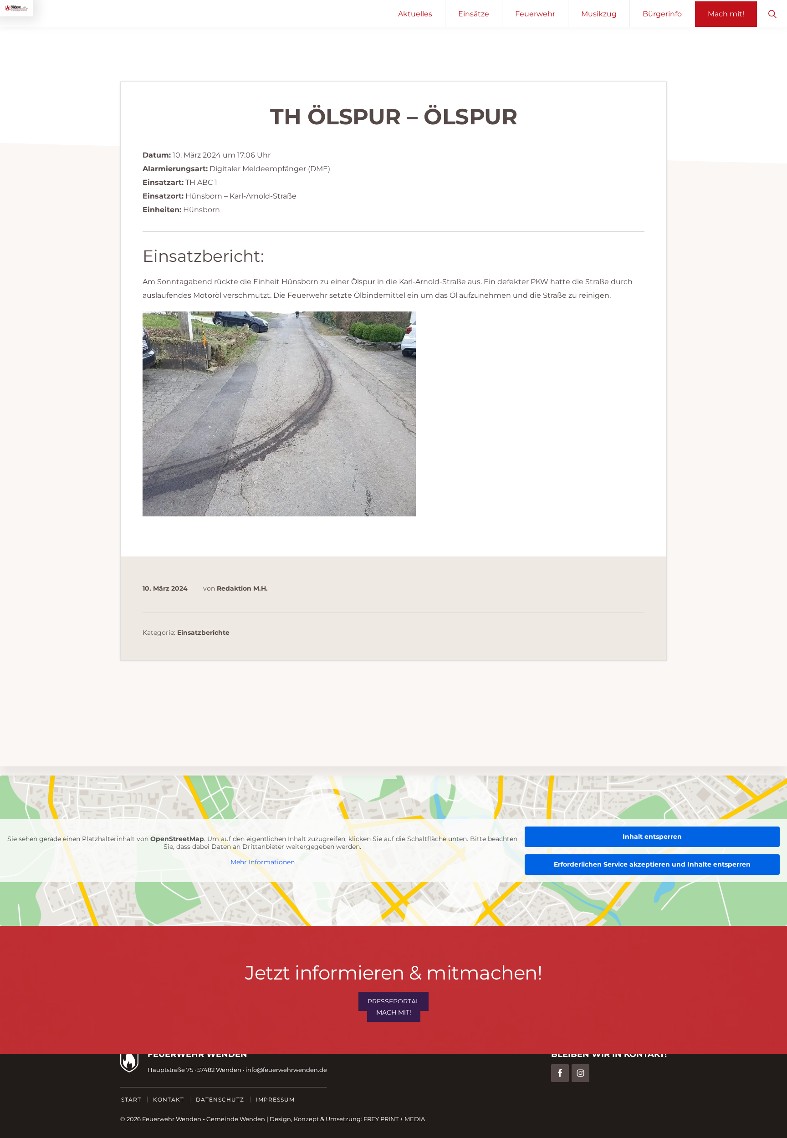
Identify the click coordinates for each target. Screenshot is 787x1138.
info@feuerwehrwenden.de (286, 1069)
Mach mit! (393, 1012)
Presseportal (393, 1001)
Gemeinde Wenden (235, 1119)
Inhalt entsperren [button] (652, 836)
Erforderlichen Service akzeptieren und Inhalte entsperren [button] (652, 864)
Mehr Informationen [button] (262, 862)
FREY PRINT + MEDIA (394, 1119)
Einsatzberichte (203, 632)
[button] (772, 13)
